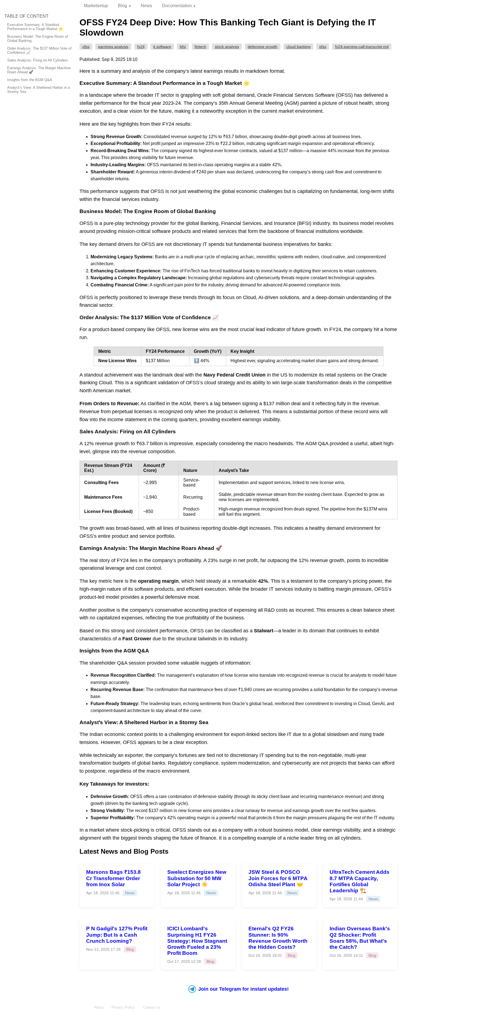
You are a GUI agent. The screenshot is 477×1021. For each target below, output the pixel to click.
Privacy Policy (123, 1007)
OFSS (85, 46)
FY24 (141, 46)
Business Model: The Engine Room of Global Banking (37, 38)
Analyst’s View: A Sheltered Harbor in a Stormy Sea (38, 89)
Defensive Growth (262, 46)
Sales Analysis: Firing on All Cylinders (37, 60)
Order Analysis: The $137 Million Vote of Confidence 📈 (39, 50)
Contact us (151, 1007)
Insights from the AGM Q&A (29, 80)
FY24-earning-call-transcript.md (362, 46)
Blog (122, 5)
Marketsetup (96, 5)
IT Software (162, 46)
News (146, 5)
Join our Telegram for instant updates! (243, 989)
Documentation (177, 5)
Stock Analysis (227, 46)
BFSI (183, 46)
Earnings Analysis (113, 46)
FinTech (200, 46)
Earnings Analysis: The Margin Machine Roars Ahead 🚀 (39, 70)
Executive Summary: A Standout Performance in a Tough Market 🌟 (35, 27)
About (99, 1007)
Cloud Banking (298, 46)
